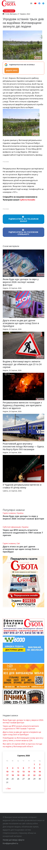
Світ (18, 543)
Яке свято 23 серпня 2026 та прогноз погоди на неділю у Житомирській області (22, 745)
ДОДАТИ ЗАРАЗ (11, 70)
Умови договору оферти (13, 840)
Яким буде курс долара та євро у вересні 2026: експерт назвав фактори (21, 282)
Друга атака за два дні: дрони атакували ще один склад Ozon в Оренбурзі (21, 323)
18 (13, 775)
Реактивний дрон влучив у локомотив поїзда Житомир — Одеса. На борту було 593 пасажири (23, 446)
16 (40, 771)
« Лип (8, 788)
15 (34, 771)
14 (29, 771)
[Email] (31, 3)
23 (40, 775)
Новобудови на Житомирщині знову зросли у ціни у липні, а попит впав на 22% (23, 739)
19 (18, 775)
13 (23, 771)
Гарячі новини (9, 513)
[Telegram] (43, 3)
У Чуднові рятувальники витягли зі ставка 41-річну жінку (22, 486)
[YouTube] (35, 3)
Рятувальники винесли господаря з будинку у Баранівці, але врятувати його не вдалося (22, 405)
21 (29, 775)
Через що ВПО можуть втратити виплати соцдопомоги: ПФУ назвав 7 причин (23, 533)
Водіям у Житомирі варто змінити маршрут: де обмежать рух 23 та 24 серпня (22, 364)
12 (18, 771)
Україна (20, 513)
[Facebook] (39, 3)
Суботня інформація (12, 527)
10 (7, 771)
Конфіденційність (10, 843)
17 (7, 775)
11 (13, 771)
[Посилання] (9, 3)
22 (34, 775)
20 (23, 775)
